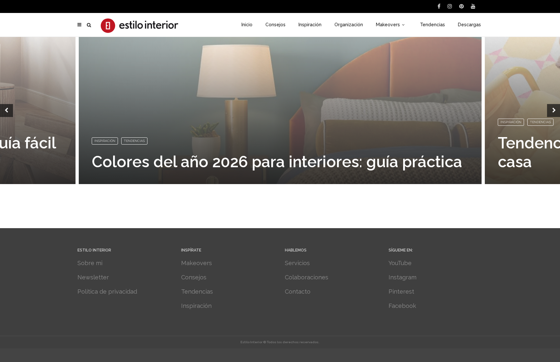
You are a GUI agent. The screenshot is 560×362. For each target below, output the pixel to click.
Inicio (246, 24)
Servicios (297, 263)
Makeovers (388, 24)
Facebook (402, 305)
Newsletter (93, 277)
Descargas (469, 24)
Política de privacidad (107, 291)
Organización (348, 24)
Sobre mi (89, 263)
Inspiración (309, 24)
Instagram (402, 277)
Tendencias (432, 24)
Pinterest (401, 291)
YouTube (400, 263)
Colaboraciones (306, 277)
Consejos (275, 24)
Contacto (297, 291)
